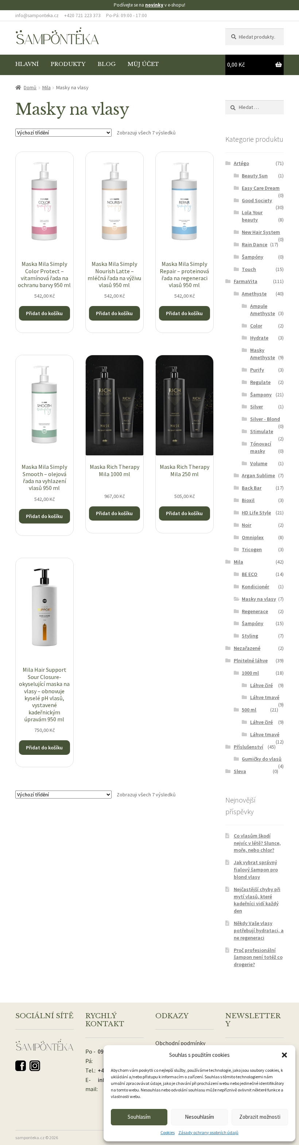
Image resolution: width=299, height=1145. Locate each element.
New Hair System (261, 232)
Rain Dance (254, 244)
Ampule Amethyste (262, 310)
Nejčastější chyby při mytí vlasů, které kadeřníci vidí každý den (257, 900)
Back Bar (251, 488)
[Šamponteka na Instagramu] (35, 1065)
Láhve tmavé (264, 697)
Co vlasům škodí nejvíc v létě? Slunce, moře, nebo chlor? (257, 843)
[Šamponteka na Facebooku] (20, 1065)
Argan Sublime (258, 475)
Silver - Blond (265, 419)
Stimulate (261, 431)
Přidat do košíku (44, 313)
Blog (107, 64)
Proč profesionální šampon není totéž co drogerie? (258, 957)
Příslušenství (248, 747)
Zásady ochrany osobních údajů (208, 1132)
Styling (250, 635)
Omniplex (253, 537)
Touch (249, 269)
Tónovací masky (260, 447)
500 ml (249, 709)
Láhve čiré (261, 685)
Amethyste (254, 293)
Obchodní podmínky (180, 1043)
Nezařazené (247, 648)
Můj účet (143, 64)
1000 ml (250, 673)
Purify (257, 369)
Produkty (68, 64)
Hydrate (259, 337)
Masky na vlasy (259, 599)
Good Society (257, 200)
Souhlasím (139, 1116)
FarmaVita (245, 281)
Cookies (167, 1132)
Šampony (261, 394)
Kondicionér (255, 586)
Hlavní (27, 64)
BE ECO (249, 574)
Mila (46, 87)
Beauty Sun (255, 175)
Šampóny (252, 257)
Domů (30, 87)
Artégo (241, 163)
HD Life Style (256, 512)
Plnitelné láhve (251, 660)
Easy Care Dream (261, 188)
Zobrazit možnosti (259, 1116)
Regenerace (255, 611)
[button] (284, 1055)
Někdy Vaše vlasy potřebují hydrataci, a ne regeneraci (259, 930)
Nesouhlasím (199, 1116)
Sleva (240, 771)
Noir (246, 525)
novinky (154, 5)
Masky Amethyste (262, 354)
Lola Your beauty (252, 216)
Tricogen (252, 549)
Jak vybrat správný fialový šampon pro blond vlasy (256, 869)
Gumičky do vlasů (261, 759)
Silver (256, 406)
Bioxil (248, 500)
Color (256, 325)
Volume (258, 463)
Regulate (260, 382)
